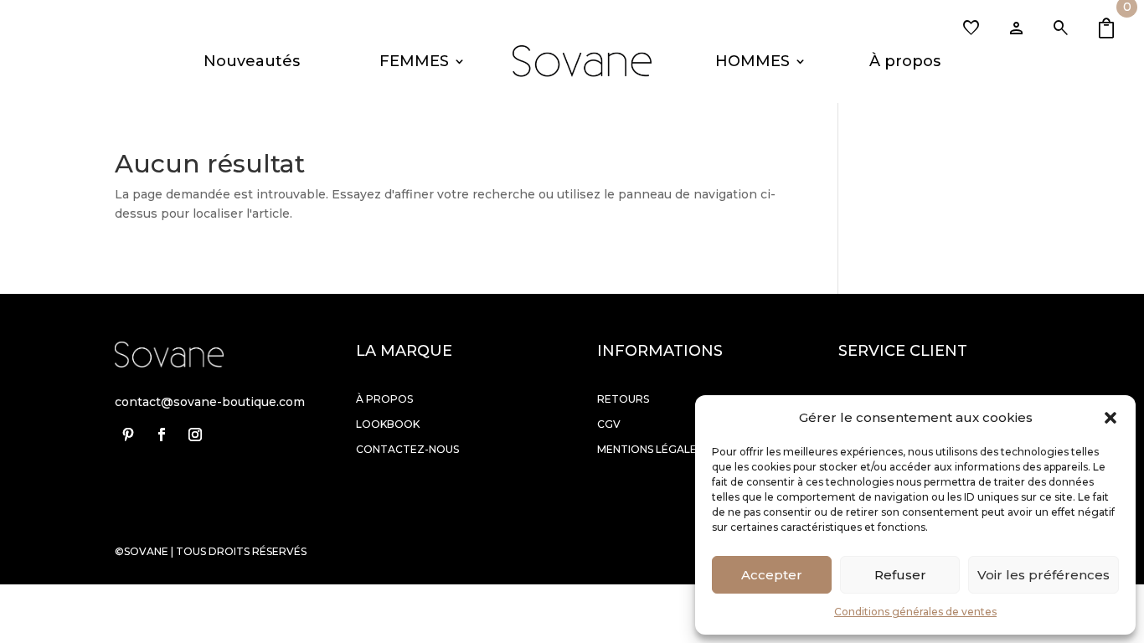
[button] (1110, 417)
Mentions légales (650, 449)
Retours (623, 399)
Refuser (900, 575)
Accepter (771, 575)
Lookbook (388, 424)
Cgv (609, 424)
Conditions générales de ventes (915, 611)
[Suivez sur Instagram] (195, 434)
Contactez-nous (407, 449)
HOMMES (752, 61)
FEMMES (414, 61)
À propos (904, 61)
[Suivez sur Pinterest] (128, 434)
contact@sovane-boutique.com (210, 401)
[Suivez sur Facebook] (161, 434)
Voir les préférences (1043, 575)
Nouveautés (252, 61)
